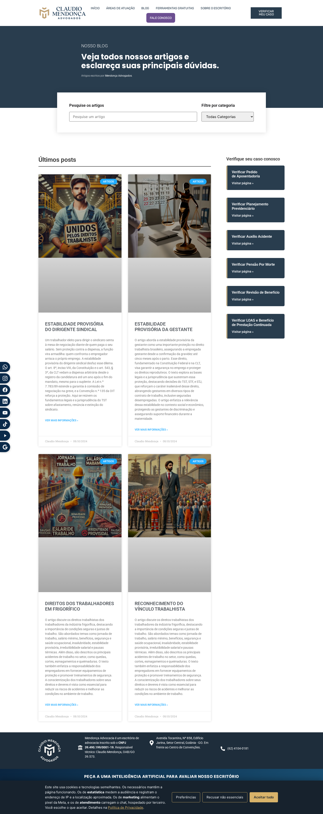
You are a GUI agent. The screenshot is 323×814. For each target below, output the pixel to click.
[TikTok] (5, 424)
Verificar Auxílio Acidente (252, 236)
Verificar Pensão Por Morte (253, 264)
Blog (145, 8)
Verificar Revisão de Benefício (255, 292)
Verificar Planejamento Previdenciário (250, 206)
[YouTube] (5, 413)
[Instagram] (5, 378)
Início (95, 8)
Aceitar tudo (264, 797)
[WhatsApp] (5, 367)
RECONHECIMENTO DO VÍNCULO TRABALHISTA (160, 606)
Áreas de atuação (120, 8)
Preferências (186, 797)
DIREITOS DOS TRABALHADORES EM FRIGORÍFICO (79, 606)
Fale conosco (161, 18)
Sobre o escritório (216, 8)
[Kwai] (5, 436)
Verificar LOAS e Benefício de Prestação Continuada (253, 322)
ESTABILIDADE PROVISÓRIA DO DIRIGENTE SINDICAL (74, 326)
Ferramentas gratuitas (175, 8)
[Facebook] (5, 390)
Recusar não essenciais (225, 797)
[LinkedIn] (5, 401)
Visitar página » (243, 183)
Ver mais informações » (61, 420)
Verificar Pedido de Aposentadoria (246, 174)
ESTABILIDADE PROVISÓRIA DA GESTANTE (163, 326)
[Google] (5, 447)
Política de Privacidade (125, 807)
